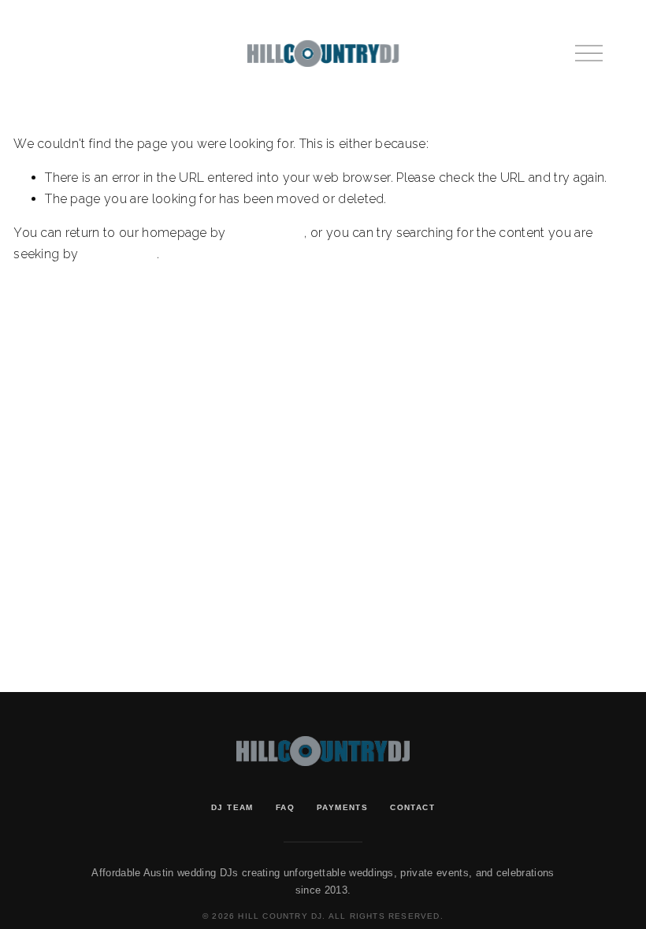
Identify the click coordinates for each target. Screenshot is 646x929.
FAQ (285, 807)
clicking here (266, 232)
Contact (412, 807)
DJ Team (232, 807)
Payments (342, 807)
